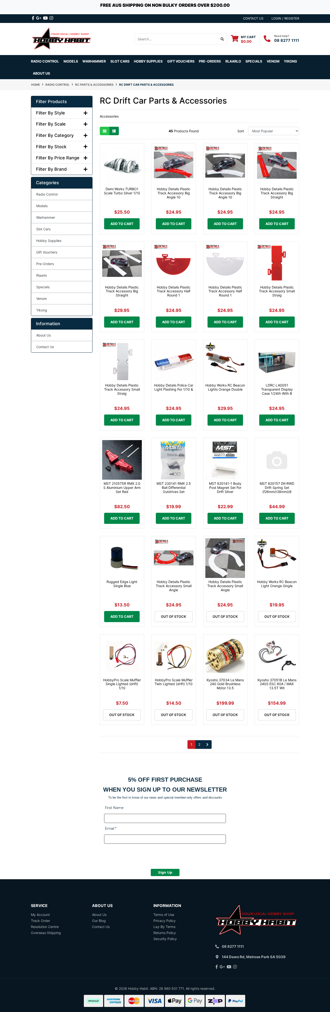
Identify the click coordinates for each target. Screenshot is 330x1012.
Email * (110, 828)
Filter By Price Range (57, 157)
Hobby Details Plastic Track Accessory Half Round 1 (173, 291)
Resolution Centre (45, 927)
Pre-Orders (210, 61)
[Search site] (222, 38)
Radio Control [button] (45, 61)
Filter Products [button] (51, 101)
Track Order (40, 921)
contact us (253, 18)
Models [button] (71, 61)
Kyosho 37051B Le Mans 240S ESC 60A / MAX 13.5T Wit (277, 684)
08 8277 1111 (286, 40)
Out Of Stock (173, 616)
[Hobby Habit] (62, 38)
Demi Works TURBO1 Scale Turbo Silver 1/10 (122, 191)
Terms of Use (163, 915)
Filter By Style (50, 112)
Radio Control (46, 194)
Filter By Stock (51, 146)
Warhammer (94, 61)
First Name (114, 808)
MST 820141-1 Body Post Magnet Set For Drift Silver (225, 487)
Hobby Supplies (48, 241)
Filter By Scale (51, 123)
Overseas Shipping (46, 933)
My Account (40, 915)
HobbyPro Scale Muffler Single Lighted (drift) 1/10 (122, 684)
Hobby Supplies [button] (148, 61)
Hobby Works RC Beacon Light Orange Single (277, 584)
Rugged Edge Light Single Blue (122, 584)
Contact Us (45, 347)
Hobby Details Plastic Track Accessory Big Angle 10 (173, 193)
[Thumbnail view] (104, 131)
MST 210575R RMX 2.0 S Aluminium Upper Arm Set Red (122, 487)
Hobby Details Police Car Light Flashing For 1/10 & (173, 387)
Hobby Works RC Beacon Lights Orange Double (225, 387)
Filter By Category (55, 135)
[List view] (114, 131)
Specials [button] (253, 61)
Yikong (290, 61)
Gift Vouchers (180, 61)
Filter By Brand (51, 169)
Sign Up (165, 872)
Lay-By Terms (164, 927)
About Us (41, 73)
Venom (273, 61)
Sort (240, 131)
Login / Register (285, 18)
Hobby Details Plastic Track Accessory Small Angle (174, 586)
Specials (43, 287)
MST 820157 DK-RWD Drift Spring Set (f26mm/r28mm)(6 (277, 487)
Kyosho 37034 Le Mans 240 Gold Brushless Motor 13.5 (225, 684)
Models (42, 206)
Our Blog (99, 921)
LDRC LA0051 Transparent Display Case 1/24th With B (277, 389)
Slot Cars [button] (119, 61)
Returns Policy (164, 933)
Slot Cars (43, 229)
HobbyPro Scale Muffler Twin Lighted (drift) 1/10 (174, 682)
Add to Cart (121, 224)
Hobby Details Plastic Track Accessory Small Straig (277, 291)
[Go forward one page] (207, 744)
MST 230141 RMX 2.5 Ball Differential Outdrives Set (174, 487)
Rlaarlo (233, 61)
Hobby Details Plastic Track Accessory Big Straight (277, 193)
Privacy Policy (164, 921)
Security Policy (165, 939)
